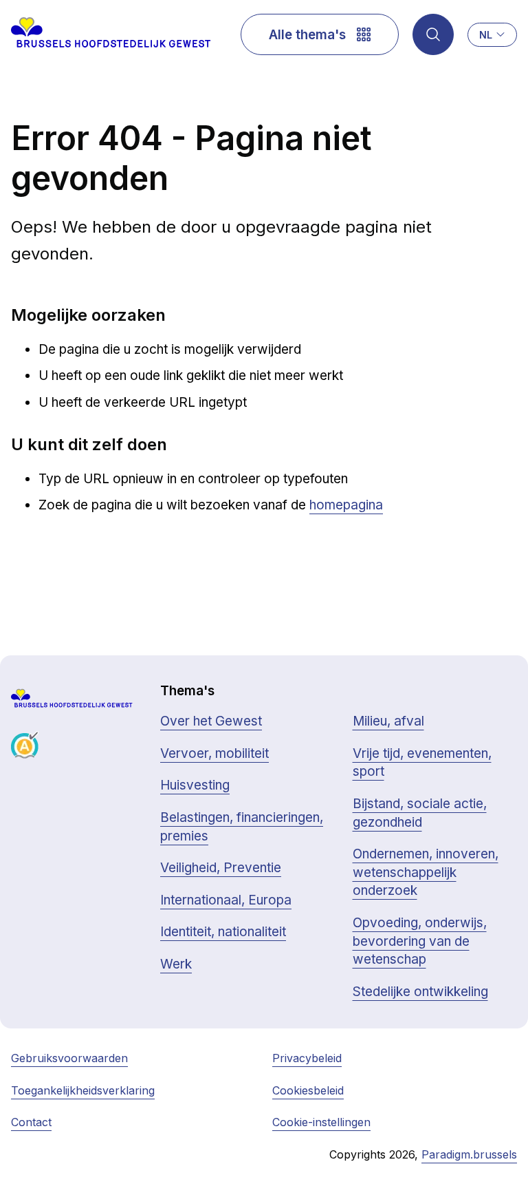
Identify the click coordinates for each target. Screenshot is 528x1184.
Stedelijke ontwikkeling (420, 992)
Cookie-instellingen (321, 1122)
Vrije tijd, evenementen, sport (422, 763)
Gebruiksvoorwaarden (69, 1058)
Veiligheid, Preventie (220, 868)
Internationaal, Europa (226, 900)
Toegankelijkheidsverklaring (83, 1090)
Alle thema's (307, 35)
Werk (176, 964)
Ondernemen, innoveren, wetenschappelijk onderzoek (425, 872)
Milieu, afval (388, 721)
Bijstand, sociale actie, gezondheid (420, 813)
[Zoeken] (433, 34)
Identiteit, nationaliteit (223, 932)
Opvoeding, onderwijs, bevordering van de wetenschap (420, 941)
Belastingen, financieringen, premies (241, 827)
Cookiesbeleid (308, 1090)
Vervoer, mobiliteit (214, 753)
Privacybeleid (307, 1058)
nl (485, 35)
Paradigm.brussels (469, 1154)
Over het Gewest (211, 721)
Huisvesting (195, 785)
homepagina (346, 505)
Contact (31, 1122)
